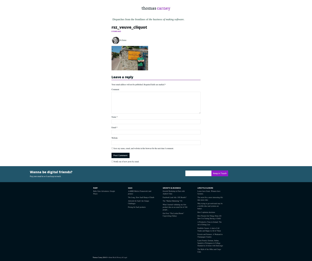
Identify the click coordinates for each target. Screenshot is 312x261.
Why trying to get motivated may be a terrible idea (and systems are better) (210, 206)
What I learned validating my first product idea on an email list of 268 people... (175, 207)
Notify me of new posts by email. (126, 161)
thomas (156, 8)
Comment (115, 89)
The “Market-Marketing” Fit (172, 201)
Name (115, 117)
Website (115, 138)
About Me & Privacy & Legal (118, 257)
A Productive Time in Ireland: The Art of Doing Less (209, 223)
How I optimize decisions (206, 212)
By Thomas (123, 40)
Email (114, 127)
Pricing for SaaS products (137, 207)
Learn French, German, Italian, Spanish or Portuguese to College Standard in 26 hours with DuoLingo (210, 243)
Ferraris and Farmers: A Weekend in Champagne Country (210, 235)
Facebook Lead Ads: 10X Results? (174, 197)
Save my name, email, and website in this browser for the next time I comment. (144, 148)
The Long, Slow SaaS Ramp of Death (141, 197)
